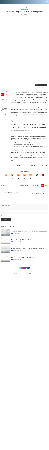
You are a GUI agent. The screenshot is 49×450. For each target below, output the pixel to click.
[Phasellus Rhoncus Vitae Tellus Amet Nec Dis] (5, 241)
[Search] (47, 2)
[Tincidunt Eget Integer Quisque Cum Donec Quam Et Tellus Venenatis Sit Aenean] (5, 232)
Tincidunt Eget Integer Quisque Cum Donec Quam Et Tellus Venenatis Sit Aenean (29, 231)
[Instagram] (24, 268)
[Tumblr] (29, 268)
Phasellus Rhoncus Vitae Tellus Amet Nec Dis (21, 239)
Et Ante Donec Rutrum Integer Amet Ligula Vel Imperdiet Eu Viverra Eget (27, 248)
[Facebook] (2, 91)
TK (22, 14)
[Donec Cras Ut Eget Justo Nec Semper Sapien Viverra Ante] (5, 258)
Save (3, 94)
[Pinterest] (22, 268)
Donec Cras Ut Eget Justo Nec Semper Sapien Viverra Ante (24, 257)
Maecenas (24, 9)
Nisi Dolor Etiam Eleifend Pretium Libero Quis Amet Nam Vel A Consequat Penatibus (4, 111)
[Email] (6, 94)
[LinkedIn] (27, 268)
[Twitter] (6, 91)
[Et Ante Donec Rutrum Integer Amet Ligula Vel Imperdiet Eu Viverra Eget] (5, 249)
